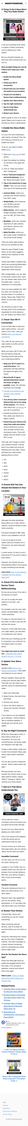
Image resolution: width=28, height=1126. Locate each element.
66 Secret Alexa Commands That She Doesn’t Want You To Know (14, 997)
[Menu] (2, 3)
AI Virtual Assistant (6, 1027)
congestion (20, 407)
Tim (8, 1021)
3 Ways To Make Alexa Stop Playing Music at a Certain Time (12, 978)
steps (8, 150)
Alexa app (15, 154)
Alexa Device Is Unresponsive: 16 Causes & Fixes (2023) (14, 1014)
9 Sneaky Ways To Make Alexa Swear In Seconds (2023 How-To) (13, 1006)
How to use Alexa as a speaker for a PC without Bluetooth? (13, 574)
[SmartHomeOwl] (14, 3)
